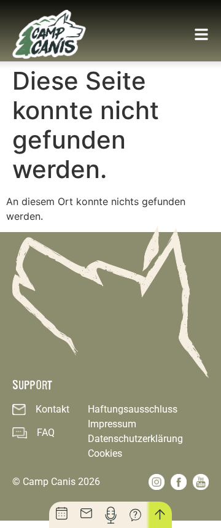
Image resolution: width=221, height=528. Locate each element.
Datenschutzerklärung (135, 439)
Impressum (112, 424)
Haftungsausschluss (132, 409)
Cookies (105, 453)
